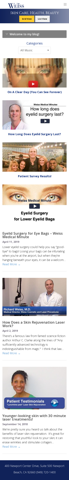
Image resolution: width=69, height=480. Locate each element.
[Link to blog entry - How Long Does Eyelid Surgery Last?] (34, 118)
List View (42, 19)
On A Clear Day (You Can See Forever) (35, 92)
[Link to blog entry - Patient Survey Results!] (34, 170)
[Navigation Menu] (65, 4)
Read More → (11, 264)
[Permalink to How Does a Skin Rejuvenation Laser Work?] (34, 297)
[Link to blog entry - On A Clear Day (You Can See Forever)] (34, 72)
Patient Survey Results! (34, 176)
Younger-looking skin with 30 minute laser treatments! (34, 417)
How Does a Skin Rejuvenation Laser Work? (33, 324)
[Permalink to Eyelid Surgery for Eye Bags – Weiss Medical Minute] (34, 205)
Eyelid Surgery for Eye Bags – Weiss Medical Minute (32, 235)
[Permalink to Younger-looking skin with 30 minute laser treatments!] (34, 388)
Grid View (27, 19)
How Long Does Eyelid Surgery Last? (34, 134)
